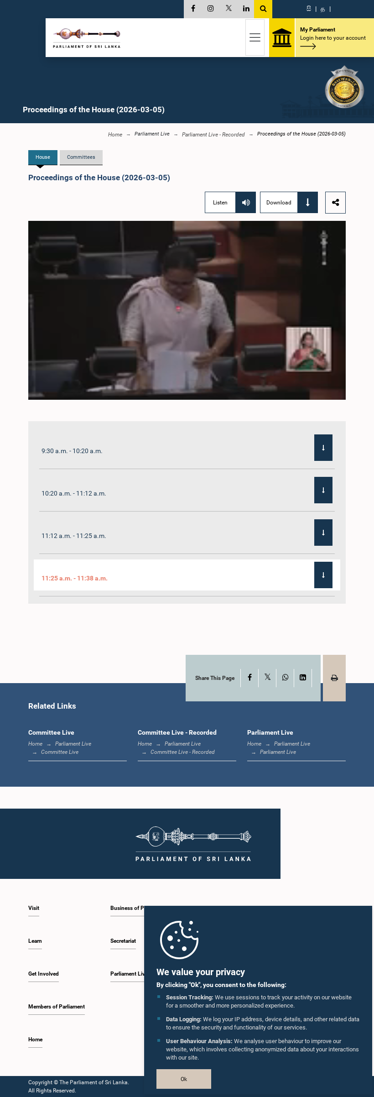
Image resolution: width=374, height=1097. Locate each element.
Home (115, 134)
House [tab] (43, 157)
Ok (184, 1079)
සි (308, 8)
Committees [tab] (81, 157)
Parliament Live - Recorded (213, 134)
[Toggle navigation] (255, 37)
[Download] (323, 447)
